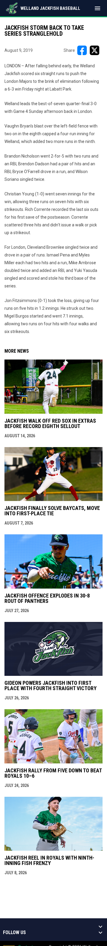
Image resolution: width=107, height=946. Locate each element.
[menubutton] (97, 8)
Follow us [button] (14, 932)
